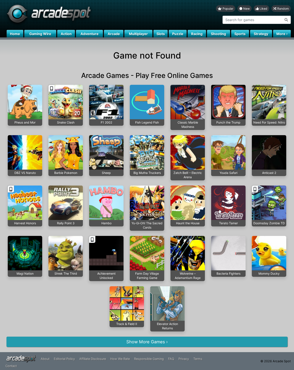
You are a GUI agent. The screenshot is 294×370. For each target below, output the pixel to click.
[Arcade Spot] (73, 15)
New (246, 8)
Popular (227, 8)
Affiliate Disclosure (92, 359)
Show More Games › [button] (147, 341)
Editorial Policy (64, 359)
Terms (197, 359)
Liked (263, 8)
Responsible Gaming (149, 359)
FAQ (171, 359)
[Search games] (286, 20)
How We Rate (120, 359)
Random (282, 8)
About (45, 359)
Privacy (183, 359)
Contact (11, 366)
